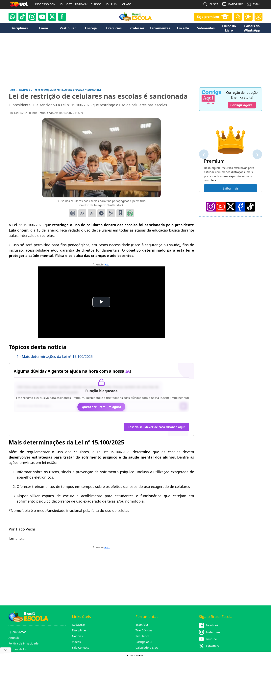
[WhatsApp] (12, 17)
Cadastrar (78, 624)
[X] (52, 17)
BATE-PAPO (235, 4)
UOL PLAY (111, 4)
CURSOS (96, 4)
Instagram (213, 632)
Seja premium (208, 16)
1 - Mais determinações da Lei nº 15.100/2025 (55, 356)
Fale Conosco (80, 647)
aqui (107, 264)
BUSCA (213, 4)
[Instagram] (32, 17)
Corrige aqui (144, 642)
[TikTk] (250, 207)
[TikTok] (22, 17)
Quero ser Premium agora (101, 407)
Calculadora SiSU (147, 647)
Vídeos (76, 642)
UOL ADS (126, 4)
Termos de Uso (18, 649)
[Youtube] (42, 17)
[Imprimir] (73, 213)
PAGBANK (81, 4)
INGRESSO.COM (45, 4)
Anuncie (14, 638)
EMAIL (257, 4)
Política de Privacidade (23, 643)
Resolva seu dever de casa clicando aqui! (156, 427)
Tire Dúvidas (144, 630)
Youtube (211, 639)
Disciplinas (79, 630)
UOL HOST (65, 4)
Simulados (142, 636)
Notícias (77, 636)
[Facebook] (240, 207)
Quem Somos (17, 632)
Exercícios (142, 624)
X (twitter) (212, 646)
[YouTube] (221, 207)
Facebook (212, 625)
